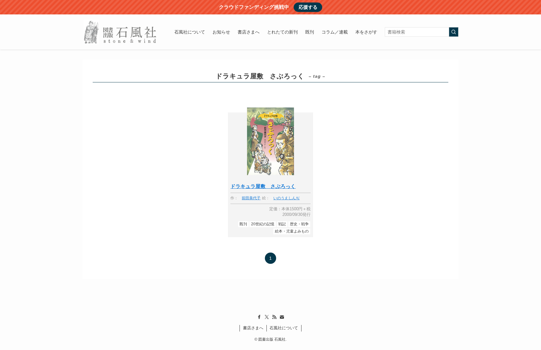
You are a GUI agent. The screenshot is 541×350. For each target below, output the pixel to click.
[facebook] (259, 317)
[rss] (274, 317)
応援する (308, 7)
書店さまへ (253, 328)
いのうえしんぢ (286, 198)
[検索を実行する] (453, 32)
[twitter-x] (267, 317)
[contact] (282, 317)
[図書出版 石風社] (120, 31)
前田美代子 (251, 198)
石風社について (284, 328)
